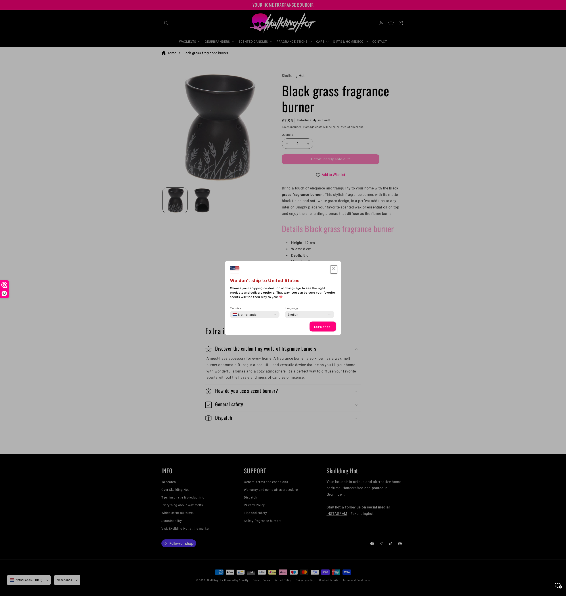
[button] (334, 269)
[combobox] (245, 314)
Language (291, 308)
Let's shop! (323, 326)
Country (235, 308)
